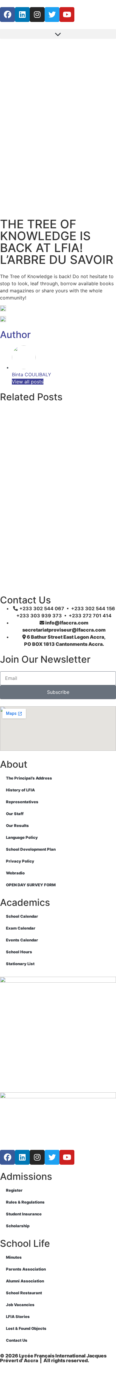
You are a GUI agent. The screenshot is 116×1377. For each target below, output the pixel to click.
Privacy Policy (20, 861)
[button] (58, 34)
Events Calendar (22, 940)
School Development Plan (31, 849)
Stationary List (20, 963)
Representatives (22, 801)
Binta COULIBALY (31, 374)
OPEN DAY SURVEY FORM (31, 884)
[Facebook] (7, 14)
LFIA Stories (18, 1316)
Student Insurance (24, 1214)
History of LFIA (20, 790)
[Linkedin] (22, 14)
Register (14, 1190)
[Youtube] (66, 14)
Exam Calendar (20, 928)
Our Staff (14, 813)
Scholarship (17, 1225)
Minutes (14, 1257)
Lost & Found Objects (26, 1328)
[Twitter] (52, 14)
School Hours (19, 951)
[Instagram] (37, 14)
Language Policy (22, 837)
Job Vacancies (20, 1304)
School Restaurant (24, 1292)
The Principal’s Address (29, 778)
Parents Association (26, 1269)
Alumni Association (25, 1281)
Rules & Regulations (25, 1202)
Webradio (15, 873)
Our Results (17, 825)
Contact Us (16, 1340)
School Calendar (22, 916)
